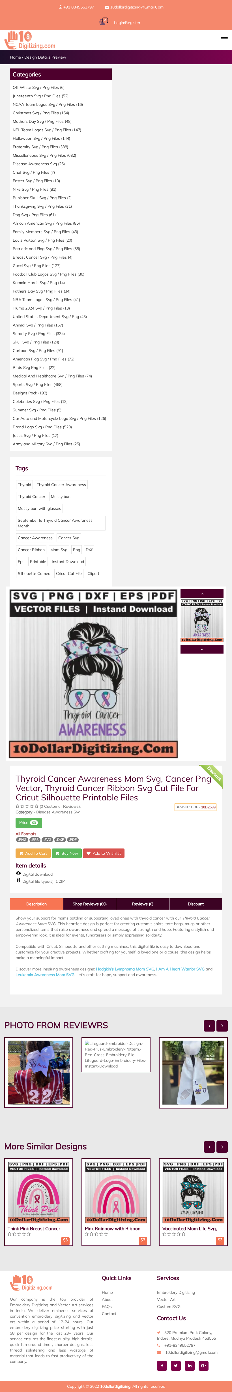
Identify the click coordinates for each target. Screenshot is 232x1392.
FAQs (107, 1306)
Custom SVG (169, 1306)
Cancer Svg (68, 537)
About (107, 1299)
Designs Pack (30, 393)
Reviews (142, 903)
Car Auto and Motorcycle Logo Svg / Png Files (59, 418)
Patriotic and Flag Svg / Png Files (46, 248)
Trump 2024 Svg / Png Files (41, 308)
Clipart (93, 573)
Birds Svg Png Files (34, 367)
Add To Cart (35, 853)
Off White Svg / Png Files (39, 87)
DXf (89, 549)
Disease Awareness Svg (39, 163)
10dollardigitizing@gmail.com (136, 7)
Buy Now (68, 853)
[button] (224, 37)
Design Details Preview (45, 57)
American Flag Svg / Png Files (43, 359)
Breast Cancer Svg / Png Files (42, 257)
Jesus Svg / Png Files (35, 435)
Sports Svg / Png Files (38, 384)
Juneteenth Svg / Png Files (40, 95)
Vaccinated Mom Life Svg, (189, 1228)
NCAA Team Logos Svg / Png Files (48, 104)
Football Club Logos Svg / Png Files (48, 274)
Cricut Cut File (69, 573)
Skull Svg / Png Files (36, 342)
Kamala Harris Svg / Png (39, 282)
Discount (196, 903)
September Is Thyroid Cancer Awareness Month (55, 523)
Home (15, 57)
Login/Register (127, 22)
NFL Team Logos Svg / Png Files (47, 129)
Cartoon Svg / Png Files (38, 350)
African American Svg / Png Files (46, 223)
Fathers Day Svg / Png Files (41, 291)
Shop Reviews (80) (90, 903)
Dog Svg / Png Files (34, 214)
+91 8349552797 (78, 7)
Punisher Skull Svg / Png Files (42, 197)
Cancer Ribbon (31, 549)
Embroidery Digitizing (176, 1292)
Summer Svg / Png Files (37, 410)
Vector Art (166, 1299)
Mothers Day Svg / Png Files (42, 121)
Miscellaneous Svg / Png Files (44, 155)
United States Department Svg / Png (50, 316)
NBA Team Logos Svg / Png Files (46, 299)
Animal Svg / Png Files (38, 325)
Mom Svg (58, 549)
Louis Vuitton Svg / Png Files (42, 240)
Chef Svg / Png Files (34, 172)
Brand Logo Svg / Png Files (42, 426)
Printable (38, 561)
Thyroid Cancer (31, 496)
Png (76, 549)
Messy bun (60, 496)
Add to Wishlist (106, 853)
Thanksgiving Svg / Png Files (42, 206)
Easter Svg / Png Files (36, 180)
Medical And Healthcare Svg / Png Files (52, 376)
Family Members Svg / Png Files (45, 231)
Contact (109, 1313)
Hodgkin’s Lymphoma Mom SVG (125, 969)
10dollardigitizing (115, 1386)
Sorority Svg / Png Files (39, 333)
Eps (21, 561)
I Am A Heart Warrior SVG (180, 969)
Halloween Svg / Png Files (41, 138)
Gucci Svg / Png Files (37, 265)
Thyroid (24, 484)
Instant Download (68, 561)
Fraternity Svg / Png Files (40, 146)
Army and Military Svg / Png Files (46, 443)
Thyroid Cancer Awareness (61, 484)
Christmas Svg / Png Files (41, 112)
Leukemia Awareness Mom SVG (45, 974)
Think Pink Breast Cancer (34, 1228)
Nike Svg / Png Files (34, 189)
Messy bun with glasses (39, 508)
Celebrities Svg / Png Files (40, 401)
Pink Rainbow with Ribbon (112, 1228)
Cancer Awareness (35, 537)
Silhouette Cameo (34, 573)
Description (36, 903)
